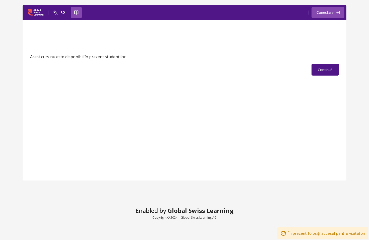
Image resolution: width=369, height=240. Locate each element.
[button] (60, 12)
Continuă (325, 69)
